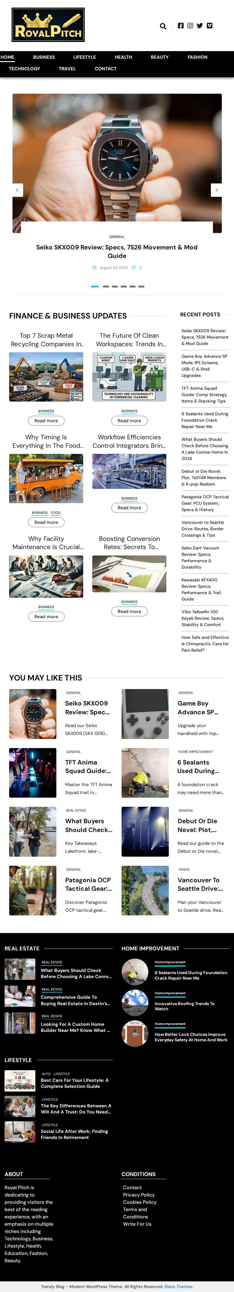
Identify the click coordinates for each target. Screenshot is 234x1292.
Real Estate (76, 810)
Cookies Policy (140, 1202)
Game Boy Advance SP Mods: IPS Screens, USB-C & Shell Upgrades (199, 707)
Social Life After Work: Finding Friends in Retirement (74, 1134)
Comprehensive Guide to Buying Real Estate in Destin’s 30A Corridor (74, 1000)
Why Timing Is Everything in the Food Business (46, 441)
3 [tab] (115, 286)
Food (56, 512)
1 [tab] (95, 286)
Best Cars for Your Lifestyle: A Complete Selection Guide (75, 1083)
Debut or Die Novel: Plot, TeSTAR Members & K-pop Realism (204, 477)
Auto (46, 1074)
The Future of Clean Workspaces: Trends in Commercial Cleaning (129, 340)
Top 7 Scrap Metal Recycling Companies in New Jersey (46, 340)
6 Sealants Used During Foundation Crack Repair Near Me (205, 420)
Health (123, 57)
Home (7, 57)
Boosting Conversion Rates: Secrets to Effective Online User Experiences (129, 543)
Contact (106, 69)
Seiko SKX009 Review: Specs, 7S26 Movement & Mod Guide (117, 251)
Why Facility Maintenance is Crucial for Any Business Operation (46, 543)
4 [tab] (124, 286)
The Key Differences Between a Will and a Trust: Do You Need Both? (76, 1109)
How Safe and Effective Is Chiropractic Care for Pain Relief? (205, 644)
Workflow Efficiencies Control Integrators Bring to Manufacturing (129, 441)
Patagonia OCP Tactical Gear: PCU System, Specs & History (205, 503)
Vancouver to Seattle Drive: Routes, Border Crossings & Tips (203, 529)
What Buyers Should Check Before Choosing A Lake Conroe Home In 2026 (86, 825)
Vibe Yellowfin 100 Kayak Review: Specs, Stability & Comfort (203, 618)
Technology (24, 69)
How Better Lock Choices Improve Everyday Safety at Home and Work (191, 1037)
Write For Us (137, 1224)
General (117, 237)
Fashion (197, 57)
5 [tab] (132, 286)
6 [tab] (141, 286)
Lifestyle (84, 57)
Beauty (160, 57)
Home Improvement (195, 752)
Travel (67, 69)
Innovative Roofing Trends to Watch (185, 1006)
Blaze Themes (178, 1286)
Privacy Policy (139, 1195)
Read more (46, 421)
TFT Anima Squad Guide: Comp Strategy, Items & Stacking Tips (204, 394)
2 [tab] (106, 286)
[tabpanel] (117, 190)
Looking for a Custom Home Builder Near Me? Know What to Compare (76, 1027)
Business (44, 57)
